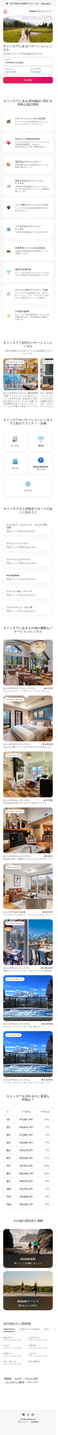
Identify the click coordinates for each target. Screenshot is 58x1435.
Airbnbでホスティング (40, 11)
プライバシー (23, 1422)
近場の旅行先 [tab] (9, 1329)
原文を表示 (45, 3)
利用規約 (35, 1422)
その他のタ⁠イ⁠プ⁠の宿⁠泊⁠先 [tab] (29, 1329)
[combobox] (28, 62)
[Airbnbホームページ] (5, 11)
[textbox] (15, 71)
